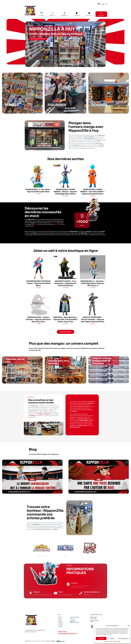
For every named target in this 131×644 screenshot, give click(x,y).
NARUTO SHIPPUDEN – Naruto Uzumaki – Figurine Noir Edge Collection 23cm (92, 319)
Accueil (60, 617)
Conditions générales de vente (74, 621)
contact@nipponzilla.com (67, 633)
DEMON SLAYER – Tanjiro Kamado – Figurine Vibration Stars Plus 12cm (38, 319)
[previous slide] (27, 549)
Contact (60, 626)
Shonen (54, 223)
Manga (59, 619)
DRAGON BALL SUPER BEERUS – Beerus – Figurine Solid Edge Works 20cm (65, 191)
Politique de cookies (108, 641)
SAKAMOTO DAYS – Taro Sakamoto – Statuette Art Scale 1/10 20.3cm (65, 283)
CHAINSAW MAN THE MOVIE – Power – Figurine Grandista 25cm (38, 283)
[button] (128, 625)
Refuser (112, 638)
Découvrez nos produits (38, 38)
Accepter (101, 638)
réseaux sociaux (83, 419)
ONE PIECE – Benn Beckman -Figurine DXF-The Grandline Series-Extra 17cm (65, 319)
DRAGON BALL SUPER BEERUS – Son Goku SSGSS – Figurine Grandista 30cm (92, 191)
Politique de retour (74, 617)
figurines (22, 369)
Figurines (60, 623)
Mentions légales (116, 641)
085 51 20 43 (62, 632)
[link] (32, 477)
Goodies (60, 621)
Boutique (60, 624)
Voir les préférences (123, 638)
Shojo (35, 224)
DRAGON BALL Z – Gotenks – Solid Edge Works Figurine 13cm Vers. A (92, 283)
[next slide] (103, 549)
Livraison (72, 619)
